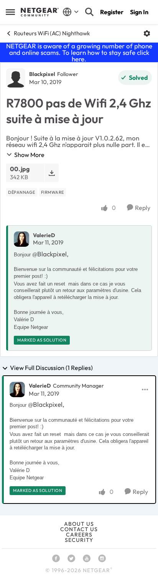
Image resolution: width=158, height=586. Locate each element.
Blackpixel (42, 74)
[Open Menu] (147, 33)
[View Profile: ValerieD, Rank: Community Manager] (17, 389)
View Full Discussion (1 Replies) (51, 368)
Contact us (79, 529)
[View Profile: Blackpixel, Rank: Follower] (15, 77)
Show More (29, 155)
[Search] (89, 12)
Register (111, 12)
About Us (79, 523)
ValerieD (44, 235)
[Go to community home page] (40, 12)
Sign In (139, 12)
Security (79, 539)
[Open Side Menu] (10, 12)
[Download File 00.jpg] (51, 172)
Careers (79, 534)
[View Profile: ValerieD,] (21, 239)
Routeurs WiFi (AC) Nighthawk (52, 33)
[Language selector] (70, 12)
